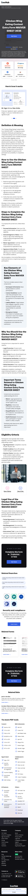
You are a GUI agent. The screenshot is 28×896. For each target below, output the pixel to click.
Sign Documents (5, 836)
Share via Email (21, 768)
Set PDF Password (20, 797)
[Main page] (5, 3)
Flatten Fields (21, 736)
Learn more (14, 624)
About (16, 833)
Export (19, 807)
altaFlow (3, 863)
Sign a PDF (6, 760)
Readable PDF (21, 801)
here (12, 823)
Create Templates (22, 777)
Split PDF (20, 739)
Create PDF (20, 730)
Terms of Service (19, 835)
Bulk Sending (7, 780)
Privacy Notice (18, 836)
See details (13, 49)
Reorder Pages (21, 748)
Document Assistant (6, 791)
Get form (14, 562)
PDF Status (20, 774)
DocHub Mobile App (6, 856)
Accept (14, 892)
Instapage (3, 865)
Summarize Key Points (8, 800)
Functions (3, 845)
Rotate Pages (21, 745)
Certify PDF (20, 793)
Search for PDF (21, 804)
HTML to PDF (7, 745)
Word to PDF (7, 727)
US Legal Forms (5, 859)
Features (3, 844)
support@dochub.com (6, 873)
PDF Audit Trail (21, 790)
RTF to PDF (7, 748)
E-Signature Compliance (21, 840)
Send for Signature (6, 764)
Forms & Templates (6, 835)
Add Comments (21, 762)
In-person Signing (8, 772)
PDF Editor (4, 833)
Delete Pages (21, 751)
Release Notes (18, 844)
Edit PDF (20, 727)
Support (17, 842)
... (18, 889)
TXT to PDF (7, 730)
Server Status (4, 838)
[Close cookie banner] (25, 889)
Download (20, 810)
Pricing (3, 840)
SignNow (3, 861)
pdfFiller (3, 858)
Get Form (14, 36)
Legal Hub (17, 838)
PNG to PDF (7, 733)
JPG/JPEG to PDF (8, 736)
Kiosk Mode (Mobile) (7, 776)
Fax (18, 771)
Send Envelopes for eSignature (8, 768)
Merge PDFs (21, 742)
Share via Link (21, 765)
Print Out (20, 813)
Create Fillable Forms (21, 780)
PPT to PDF (7, 739)
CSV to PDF (7, 742)
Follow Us (5, 880)
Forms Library (4, 842)
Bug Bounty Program (20, 845)
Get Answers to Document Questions (8, 806)
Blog (2, 854)
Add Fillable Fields (22, 733)
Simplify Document (6, 795)
